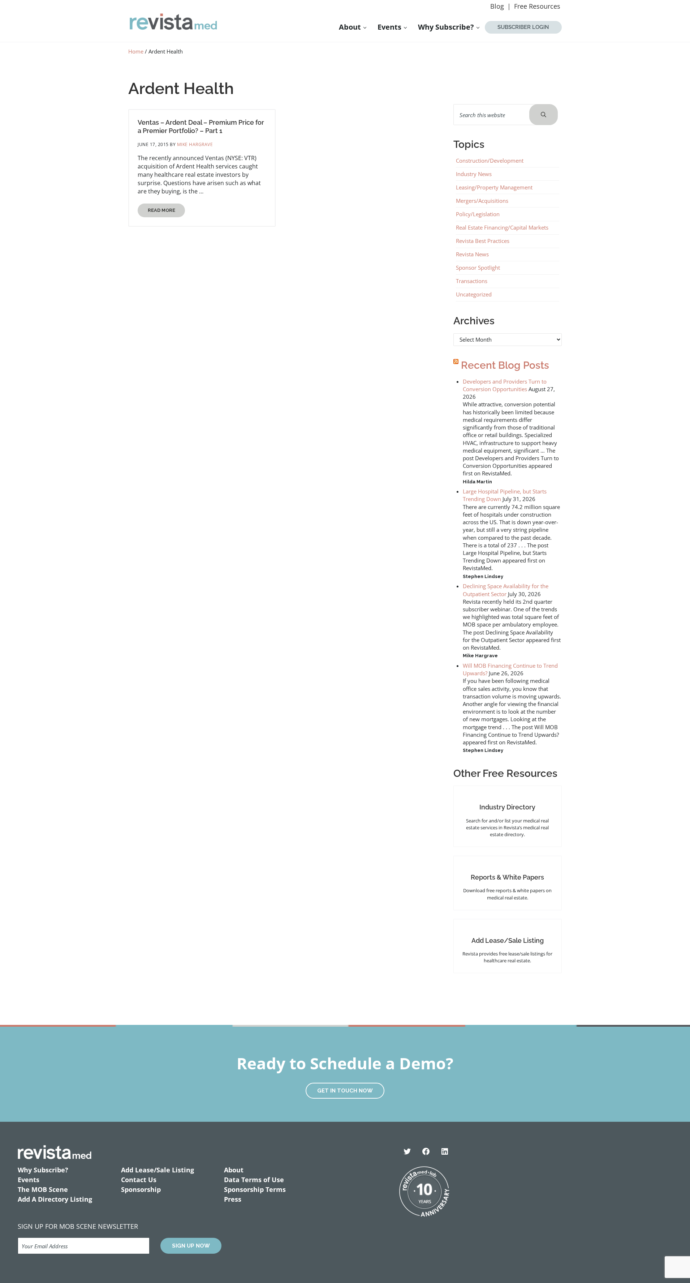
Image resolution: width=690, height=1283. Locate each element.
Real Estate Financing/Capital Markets (502, 227)
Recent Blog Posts (505, 365)
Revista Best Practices (482, 240)
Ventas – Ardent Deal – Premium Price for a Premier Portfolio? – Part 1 (201, 126)
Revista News (472, 254)
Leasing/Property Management (494, 187)
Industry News (474, 174)
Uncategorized (474, 294)
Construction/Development (489, 160)
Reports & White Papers (507, 877)
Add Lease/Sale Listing (507, 940)
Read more (166, 212)
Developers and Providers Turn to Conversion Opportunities (505, 385)
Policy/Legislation (478, 214)
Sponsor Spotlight (478, 267)
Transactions (471, 281)
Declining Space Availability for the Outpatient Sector (505, 589)
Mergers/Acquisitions (482, 200)
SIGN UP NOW (191, 1246)
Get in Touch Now (345, 1090)
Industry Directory (507, 807)
